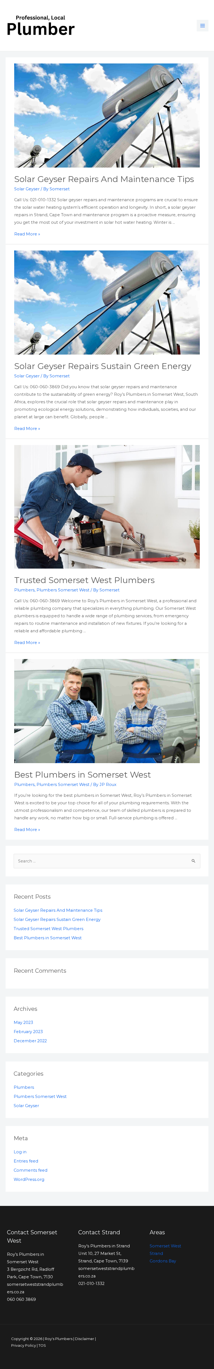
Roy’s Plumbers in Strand (104, 1245)
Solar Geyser (27, 188)
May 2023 (23, 1022)
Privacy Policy (23, 1345)
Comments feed (30, 1170)
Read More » (27, 234)
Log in (20, 1151)
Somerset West (165, 1245)
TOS (42, 1345)
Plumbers (24, 590)
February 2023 (28, 1031)
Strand (156, 1253)
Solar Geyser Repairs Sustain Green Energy (102, 366)
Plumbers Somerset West (63, 590)
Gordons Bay (163, 1261)
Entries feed (26, 1161)
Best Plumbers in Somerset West (82, 775)
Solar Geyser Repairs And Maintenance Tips (104, 179)
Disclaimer (84, 1339)
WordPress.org (29, 1179)
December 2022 (30, 1040)
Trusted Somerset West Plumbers (84, 580)
